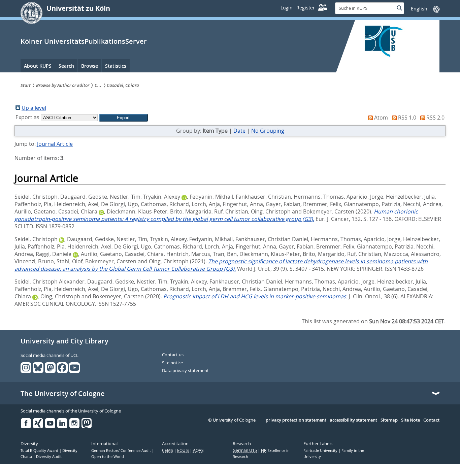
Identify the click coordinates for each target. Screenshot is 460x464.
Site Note (410, 420)
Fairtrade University (320, 450)
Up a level (34, 107)
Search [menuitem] (66, 66)
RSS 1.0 (407, 117)
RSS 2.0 (435, 117)
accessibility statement (353, 420)
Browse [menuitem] (89, 66)
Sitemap (389, 420)
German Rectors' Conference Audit (121, 450)
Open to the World (107, 456)
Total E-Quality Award (40, 450)
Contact (431, 420)
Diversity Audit (49, 456)
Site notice (172, 363)
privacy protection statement (296, 420)
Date (239, 130)
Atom (381, 117)
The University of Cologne (63, 394)
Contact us (173, 355)
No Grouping (267, 130)
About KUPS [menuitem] (38, 66)
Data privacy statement (185, 370)
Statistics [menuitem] (115, 66)
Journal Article (55, 143)
